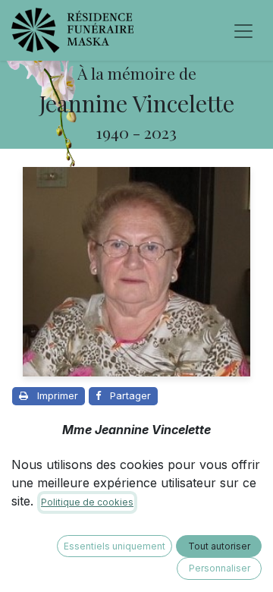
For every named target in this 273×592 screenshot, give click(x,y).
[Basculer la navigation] (243, 30)
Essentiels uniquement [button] (114, 546)
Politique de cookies (87, 502)
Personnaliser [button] (219, 568)
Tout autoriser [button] (219, 546)
